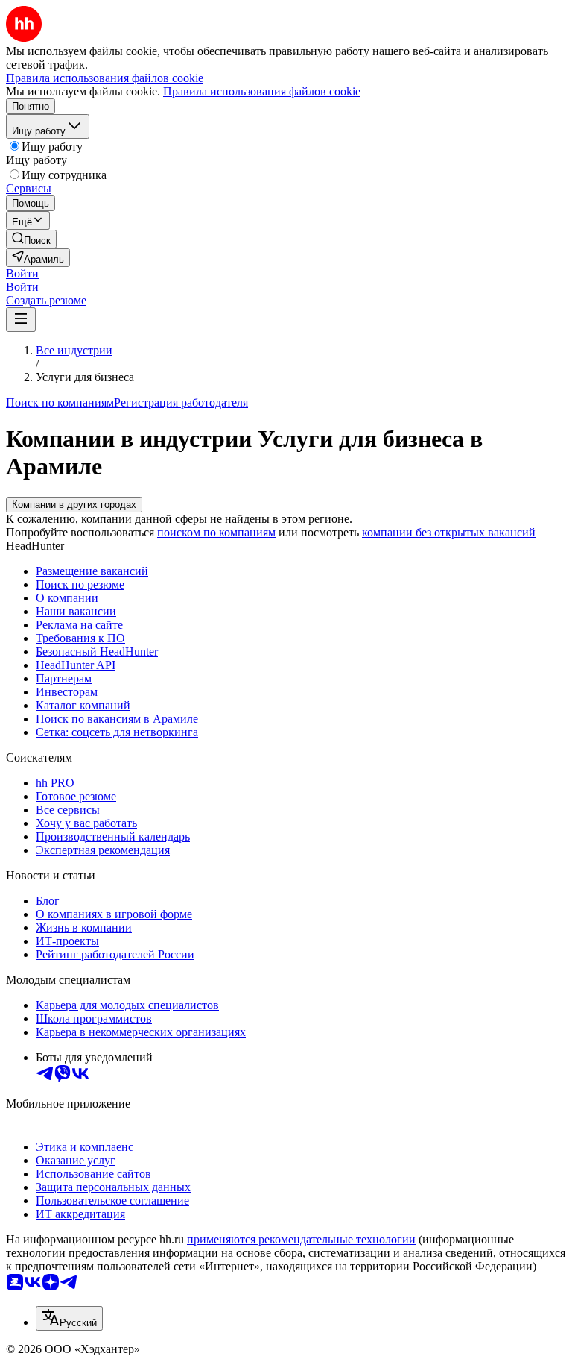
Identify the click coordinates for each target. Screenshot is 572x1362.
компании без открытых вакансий (449, 532)
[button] (22, 273)
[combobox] (69, 1318)
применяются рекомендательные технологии (301, 1239)
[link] (31, 239)
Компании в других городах (74, 504)
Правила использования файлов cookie (261, 91)
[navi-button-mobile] (21, 319)
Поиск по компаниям (60, 402)
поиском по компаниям (216, 532)
